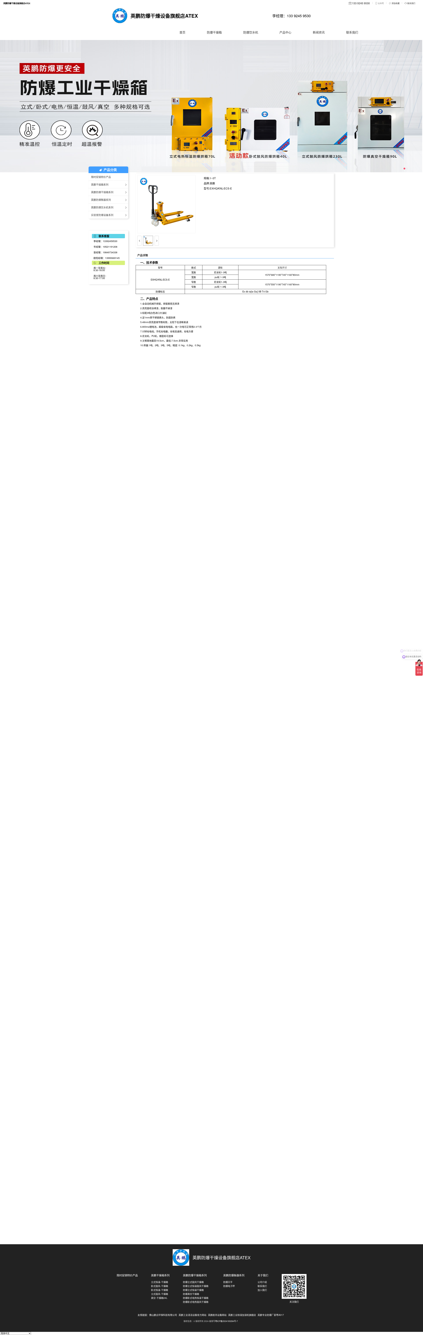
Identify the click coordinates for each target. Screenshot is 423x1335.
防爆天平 (227, 1282)
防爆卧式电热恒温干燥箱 (195, 1297)
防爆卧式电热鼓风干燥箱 (195, 1301)
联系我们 (352, 32)
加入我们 (262, 1290)
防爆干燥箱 (214, 32)
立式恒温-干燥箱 (159, 1282)
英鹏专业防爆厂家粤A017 (271, 1314)
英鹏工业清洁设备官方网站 (192, 1314)
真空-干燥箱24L (159, 1297)
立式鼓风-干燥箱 (159, 1293)
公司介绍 (262, 1282)
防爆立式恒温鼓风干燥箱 (195, 1286)
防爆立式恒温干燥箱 (193, 1290)
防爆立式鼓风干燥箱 (193, 1282)
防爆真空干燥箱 (191, 1293)
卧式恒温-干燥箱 (159, 1290)
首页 (182, 32)
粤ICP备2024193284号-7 (226, 1321)
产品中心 (285, 32)
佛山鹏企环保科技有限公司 (163, 1314)
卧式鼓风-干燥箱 (159, 1286)
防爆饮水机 (250, 32)
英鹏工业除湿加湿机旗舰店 (242, 1314)
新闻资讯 (319, 32)
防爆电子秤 (229, 1286)
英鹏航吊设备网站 (217, 1314)
